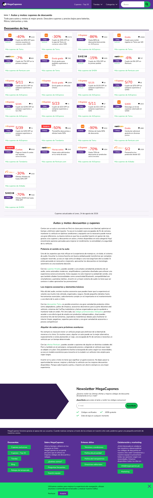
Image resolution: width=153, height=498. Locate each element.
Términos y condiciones (94, 447)
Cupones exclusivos (19, 447)
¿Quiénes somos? (55, 461)
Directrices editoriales (93, 464)
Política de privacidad (93, 453)
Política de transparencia (94, 458)
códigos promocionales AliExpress (89, 311)
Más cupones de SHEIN (87, 70)
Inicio (6, 15)
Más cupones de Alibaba (124, 161)
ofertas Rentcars (53, 344)
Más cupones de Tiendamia (16, 161)
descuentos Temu (54, 304)
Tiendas (14, 458)
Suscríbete (131, 405)
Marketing (125, 471)
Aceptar (63, 493)
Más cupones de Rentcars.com (17, 70)
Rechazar (51, 493)
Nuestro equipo (54, 473)
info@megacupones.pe (130, 466)
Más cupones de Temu (14, 49)
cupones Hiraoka (53, 269)
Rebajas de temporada (20, 470)
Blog (13, 464)
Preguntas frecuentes (56, 467)
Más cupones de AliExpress (89, 49)
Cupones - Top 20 (18, 453)
